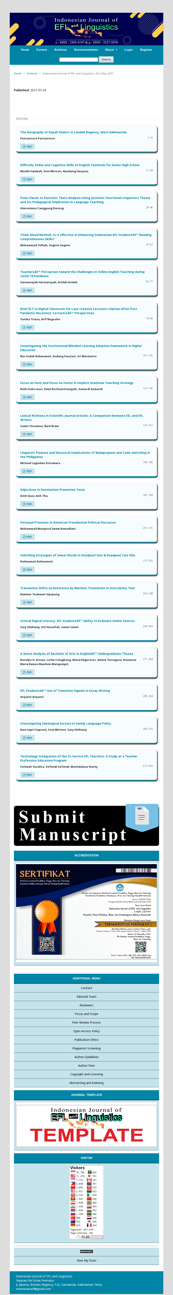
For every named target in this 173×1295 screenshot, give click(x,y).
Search (106, 59)
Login (128, 49)
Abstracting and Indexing (86, 1083)
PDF (29, 146)
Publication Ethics (86, 1040)
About (110, 49)
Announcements (86, 49)
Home (25, 49)
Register (146, 49)
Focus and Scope (86, 1014)
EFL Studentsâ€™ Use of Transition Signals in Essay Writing (65, 691)
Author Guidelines (86, 1057)
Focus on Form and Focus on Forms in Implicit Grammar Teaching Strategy (76, 383)
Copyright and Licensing (86, 1074)
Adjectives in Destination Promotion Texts (52, 490)
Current (41, 49)
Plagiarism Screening (86, 1048)
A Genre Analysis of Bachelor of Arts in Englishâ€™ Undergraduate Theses (76, 654)
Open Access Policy (86, 1031)
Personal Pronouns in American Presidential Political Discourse (68, 522)
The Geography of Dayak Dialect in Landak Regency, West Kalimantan (73, 132)
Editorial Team (86, 997)
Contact (86, 988)
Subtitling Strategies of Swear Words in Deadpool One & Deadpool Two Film (77, 555)
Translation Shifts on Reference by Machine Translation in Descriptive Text (77, 588)
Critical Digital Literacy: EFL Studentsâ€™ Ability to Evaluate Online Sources (77, 621)
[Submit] (86, 845)
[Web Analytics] (86, 1252)
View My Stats (86, 1260)
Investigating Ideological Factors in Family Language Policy (65, 723)
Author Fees (86, 1065)
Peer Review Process (86, 1022)
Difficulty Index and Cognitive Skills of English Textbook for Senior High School (79, 165)
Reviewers (86, 1005)
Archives (60, 49)
